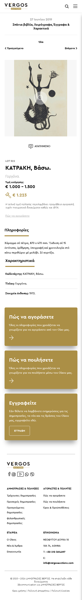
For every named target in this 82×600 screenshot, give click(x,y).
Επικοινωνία (14, 552)
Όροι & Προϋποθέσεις (56, 508)
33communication (27, 584)
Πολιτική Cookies (60, 590)
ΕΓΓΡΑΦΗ (19, 430)
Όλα (41, 41)
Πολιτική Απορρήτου (39, 590)
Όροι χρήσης (19, 590)
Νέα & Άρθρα (14, 546)
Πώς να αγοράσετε (54, 495)
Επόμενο (70, 48)
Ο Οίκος (11, 539)
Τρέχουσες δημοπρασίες (21, 495)
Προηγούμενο (14, 48)
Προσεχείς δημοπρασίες (21, 502)
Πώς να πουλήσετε (54, 502)
